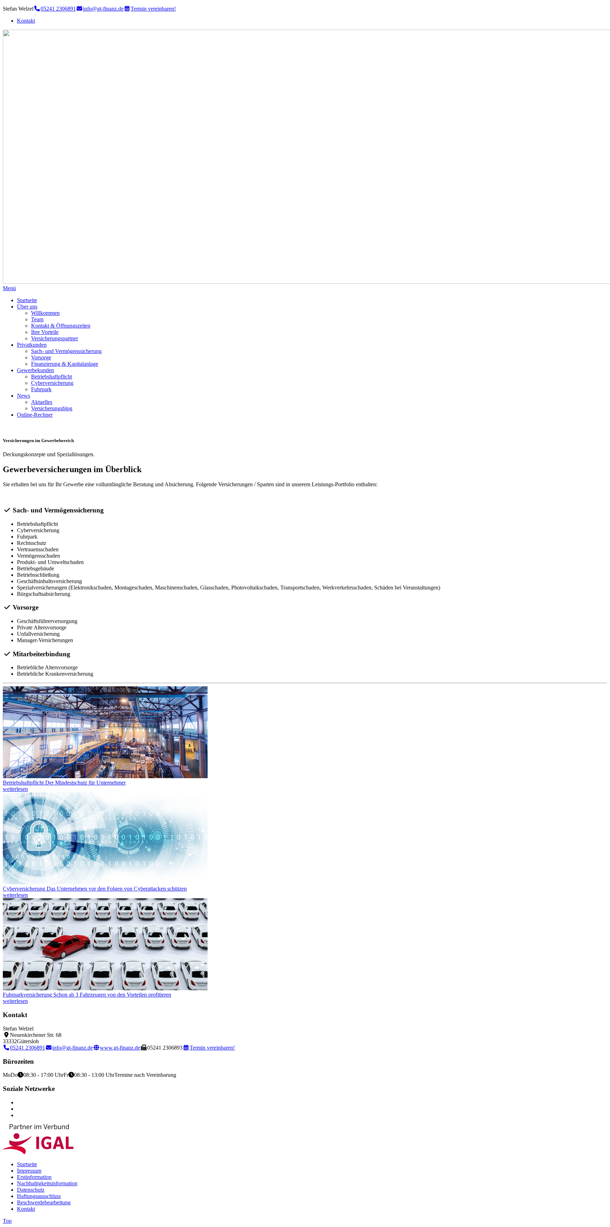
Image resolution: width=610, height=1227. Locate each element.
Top (7, 1221)
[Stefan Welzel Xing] (19, 1102)
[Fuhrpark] (105, 988)
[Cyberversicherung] (105, 882)
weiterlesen (15, 789)
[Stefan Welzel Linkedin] (19, 1109)
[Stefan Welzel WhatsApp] (19, 1115)
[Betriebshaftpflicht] (105, 776)
